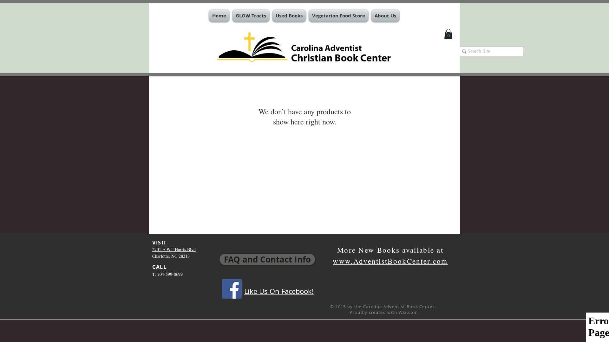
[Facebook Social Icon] (232, 289)
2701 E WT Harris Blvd (174, 249)
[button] (251, 16)
